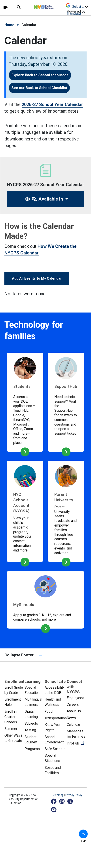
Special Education (32, 690)
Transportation (56, 718)
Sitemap (58, 795)
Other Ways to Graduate (13, 738)
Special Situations (52, 758)
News (71, 718)
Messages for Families (76, 734)
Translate (74, 13)
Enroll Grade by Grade (13, 690)
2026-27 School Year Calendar (52, 104)
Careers (73, 704)
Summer (10, 729)
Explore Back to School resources (39, 75)
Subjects (31, 723)
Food (49, 711)
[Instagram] (62, 801)
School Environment (54, 739)
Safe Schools (55, 749)
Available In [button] (50, 199)
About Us (74, 711)
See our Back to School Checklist (39, 88)
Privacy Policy (73, 795)
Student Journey (31, 739)
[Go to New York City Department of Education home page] (56, 6)
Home (9, 25)
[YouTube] (54, 810)
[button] (83, 834)
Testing (30, 730)
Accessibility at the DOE (55, 690)
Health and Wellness (53, 702)
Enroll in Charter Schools (10, 716)
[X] (70, 801)
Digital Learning (31, 714)
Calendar (73, 724)
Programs (32, 749)
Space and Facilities (53, 770)
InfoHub (77, 743)
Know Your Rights (53, 727)
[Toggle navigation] (5, 7)
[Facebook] (54, 801)
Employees (75, 698)
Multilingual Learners (33, 702)
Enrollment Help (12, 702)
